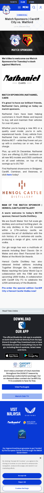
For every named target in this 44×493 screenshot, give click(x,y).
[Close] (40, 458)
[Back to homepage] (6, 10)
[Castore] (30, 411)
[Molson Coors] (30, 422)
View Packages (22, 387)
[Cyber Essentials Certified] (22, 434)
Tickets (13, 2)
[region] (22, 473)
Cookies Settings (22, 488)
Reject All (22, 482)
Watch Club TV (22, 396)
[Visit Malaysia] (14, 411)
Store (31, 2)
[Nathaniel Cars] (14, 422)
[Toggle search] (33, 7)
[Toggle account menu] (40, 7)
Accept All (22, 476)
